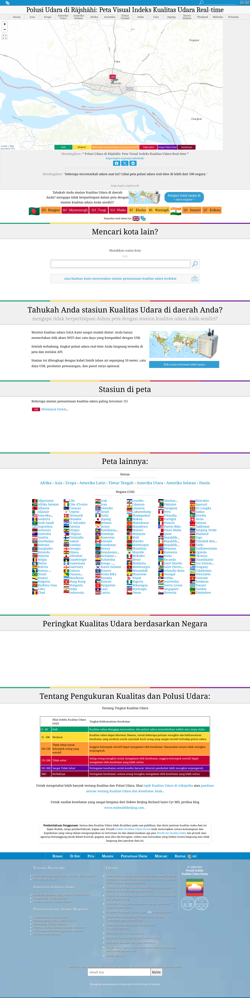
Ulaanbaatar (201, 559)
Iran (101, 504)
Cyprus (71, 512)
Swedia (198, 515)
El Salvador (74, 523)
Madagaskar (138, 515)
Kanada (103, 541)
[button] (4, 24)
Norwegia (137, 589)
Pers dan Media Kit (44, 905)
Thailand (199, 534)
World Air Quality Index (172, 859)
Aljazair (40, 512)
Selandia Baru (171, 570)
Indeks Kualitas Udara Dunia (133, 855)
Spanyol (198, 504)
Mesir (134, 559)
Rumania (167, 552)
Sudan (197, 512)
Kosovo (103, 570)
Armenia (41, 530)
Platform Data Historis (46, 960)
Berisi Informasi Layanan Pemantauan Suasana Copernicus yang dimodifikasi (135, 944)
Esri (13, 148)
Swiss (197, 519)
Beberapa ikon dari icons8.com (125, 959)
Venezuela (200, 574)
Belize (39, 563)
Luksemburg (139, 512)
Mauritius (136, 548)
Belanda (41, 552)
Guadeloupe (75, 559)
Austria (40, 537)
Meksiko (136, 556)
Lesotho (135, 500)
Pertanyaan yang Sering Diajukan (60, 935)
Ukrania (198, 556)
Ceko (38, 589)
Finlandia (73, 537)
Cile (69, 500)
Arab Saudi (43, 523)
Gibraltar (72, 556)
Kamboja (104, 534)
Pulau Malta (169, 530)
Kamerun (105, 537)
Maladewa (137, 526)
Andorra (41, 519)
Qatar (165, 534)
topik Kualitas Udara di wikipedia (168, 811)
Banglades (42, 548)
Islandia (104, 508)
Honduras (73, 578)
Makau (134, 519)
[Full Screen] (4, 36)
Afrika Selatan (45, 504)
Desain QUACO (115, 981)
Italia (102, 515)
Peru (164, 512)
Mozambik (137, 570)
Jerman (103, 523)
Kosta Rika (105, 574)
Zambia (198, 589)
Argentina (42, 526)
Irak (101, 500)
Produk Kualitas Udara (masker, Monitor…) (59, 953)
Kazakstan (105, 545)
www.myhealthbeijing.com (124, 834)
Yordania (199, 581)
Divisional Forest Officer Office (48, 411)
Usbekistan (201, 570)
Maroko (135, 541)
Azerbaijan (43, 541)
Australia (41, 534)
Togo (196, 537)
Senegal (166, 574)
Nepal (134, 578)
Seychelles (168, 581)
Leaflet (4, 146)
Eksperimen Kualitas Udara (49, 924)
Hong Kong (74, 581)
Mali (133, 537)
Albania (40, 508)
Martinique (138, 545)
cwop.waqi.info (161, 937)
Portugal (167, 519)
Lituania (136, 508)
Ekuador (72, 519)
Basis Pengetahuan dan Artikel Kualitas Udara (61, 920)
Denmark (73, 515)
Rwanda (167, 559)
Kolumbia (105, 559)
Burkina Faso (44, 585)
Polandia (167, 515)
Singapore (168, 589)
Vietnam (199, 578)
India (70, 589)
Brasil (39, 574)
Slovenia (167, 592)
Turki (196, 545)
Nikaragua (137, 585)
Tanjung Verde (203, 530)
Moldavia (136, 563)
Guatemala (74, 563)
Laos (101, 589)
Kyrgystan (105, 585)
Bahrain (40, 545)
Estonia (71, 526)
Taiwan (198, 523)
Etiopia (71, 530)
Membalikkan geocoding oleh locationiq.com (133, 963)
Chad (38, 592)
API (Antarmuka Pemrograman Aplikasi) (58, 956)
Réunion (167, 548)
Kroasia (103, 578)
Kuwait (103, 581)
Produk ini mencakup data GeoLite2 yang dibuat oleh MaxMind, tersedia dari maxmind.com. (138, 915)
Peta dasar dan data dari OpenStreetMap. (130, 968)
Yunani (198, 585)
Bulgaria (41, 581)
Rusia (165, 556)
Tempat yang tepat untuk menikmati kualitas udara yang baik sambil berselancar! (140, 974)
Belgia (39, 559)
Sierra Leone (170, 585)
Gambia (72, 545)
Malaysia (136, 534)
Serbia (165, 578)
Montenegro (138, 567)
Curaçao (72, 508)
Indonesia (73, 592)
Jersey (102, 526)
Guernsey (73, 567)
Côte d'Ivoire (75, 504)
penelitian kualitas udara (53, 912)
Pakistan (167, 504)
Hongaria (73, 585)
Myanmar (137, 574)
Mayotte (135, 552)
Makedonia (138, 523)
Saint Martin (170, 563)
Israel (102, 512)
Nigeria (135, 581)
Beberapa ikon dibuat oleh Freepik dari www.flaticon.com (130, 952)
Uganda (198, 552)
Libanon (136, 504)
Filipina (72, 534)
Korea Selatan (108, 567)
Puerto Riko (169, 526)
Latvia (102, 592)
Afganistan (43, 500)
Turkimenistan (203, 548)
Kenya (102, 548)
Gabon (71, 541)
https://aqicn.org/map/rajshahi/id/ (125, 158)
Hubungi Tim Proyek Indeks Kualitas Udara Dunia (64, 901)
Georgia (72, 548)
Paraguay (167, 508)
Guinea (71, 570)
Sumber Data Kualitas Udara (50, 943)
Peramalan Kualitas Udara (49, 949)
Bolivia (40, 567)
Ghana (71, 552)
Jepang (103, 519)
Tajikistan (200, 526)
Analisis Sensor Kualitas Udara (52, 927)
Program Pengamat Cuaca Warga (125, 937)
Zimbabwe (200, 592)
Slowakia (199, 500)
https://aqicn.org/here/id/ (125, 185)
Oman (134, 592)
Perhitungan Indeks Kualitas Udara (54, 946)
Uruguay (199, 567)
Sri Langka (200, 508)
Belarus (40, 556)
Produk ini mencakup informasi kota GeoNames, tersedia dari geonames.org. (141, 923)
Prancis (166, 523)
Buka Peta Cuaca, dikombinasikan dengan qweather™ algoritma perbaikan (138, 931)
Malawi (135, 530)
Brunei (40, 578)
